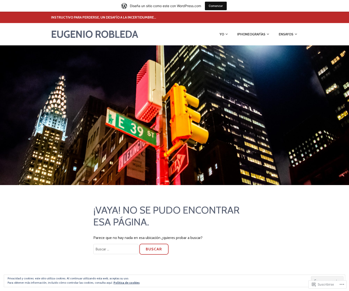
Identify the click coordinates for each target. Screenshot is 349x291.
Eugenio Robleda (94, 34)
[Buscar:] (116, 249)
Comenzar (216, 6)
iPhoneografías (251, 34)
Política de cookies (126, 282)
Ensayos (286, 34)
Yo (222, 34)
